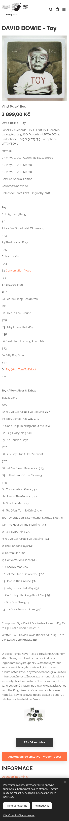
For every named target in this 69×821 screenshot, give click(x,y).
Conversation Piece (18, 270)
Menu (64, 9)
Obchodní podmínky (15, 776)
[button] (50, 9)
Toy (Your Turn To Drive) (21, 369)
